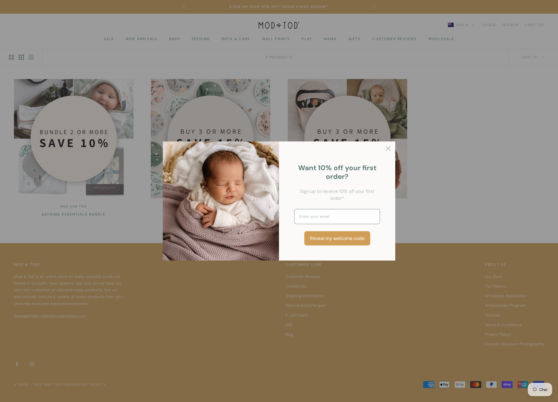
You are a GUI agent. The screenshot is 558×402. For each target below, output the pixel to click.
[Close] (388, 148)
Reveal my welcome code (337, 238)
